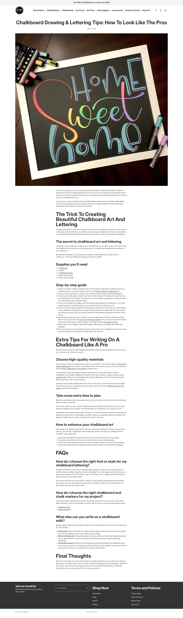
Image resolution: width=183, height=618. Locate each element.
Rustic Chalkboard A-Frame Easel (73, 369)
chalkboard (63, 268)
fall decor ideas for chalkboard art (107, 291)
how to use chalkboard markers (90, 319)
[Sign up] (87, 588)
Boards (95, 601)
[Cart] (165, 10)
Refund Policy (136, 601)
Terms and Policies (91, 612)
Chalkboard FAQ (64, 507)
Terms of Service (137, 597)
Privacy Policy (136, 593)
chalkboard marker (66, 273)
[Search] (156, 10)
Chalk (94, 597)
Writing (95, 604)
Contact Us (135, 604)
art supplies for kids (110, 322)
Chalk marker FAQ (64, 509)
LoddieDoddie (24, 612)
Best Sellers (97, 593)
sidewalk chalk (61, 377)
